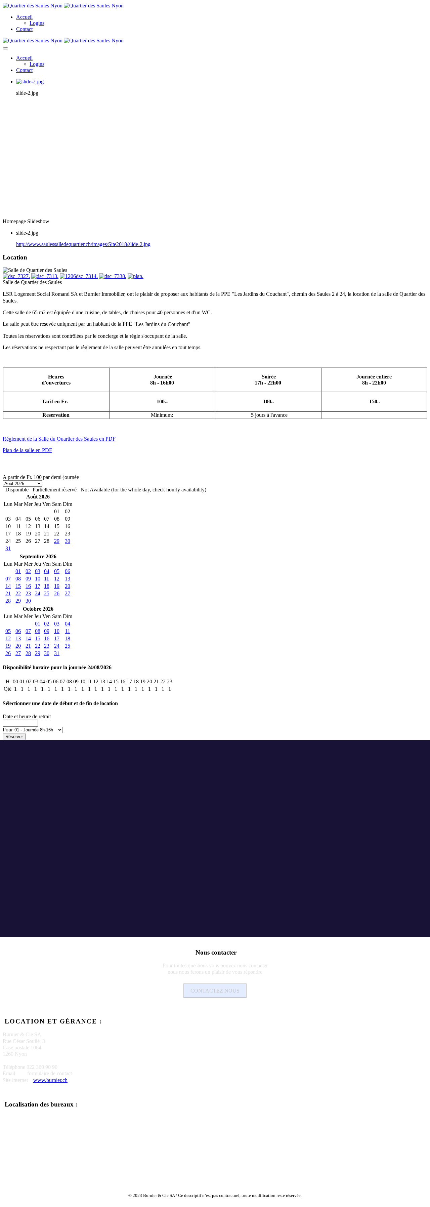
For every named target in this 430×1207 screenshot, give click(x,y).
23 (28, 593)
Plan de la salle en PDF (27, 450)
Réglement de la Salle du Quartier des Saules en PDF (59, 439)
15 (18, 586)
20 (67, 586)
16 (28, 586)
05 (56, 571)
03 (37, 571)
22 (18, 593)
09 (28, 578)
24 (37, 593)
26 (56, 593)
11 (46, 578)
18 (46, 586)
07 (8, 578)
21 (8, 593)
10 (37, 578)
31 (8, 548)
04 (46, 571)
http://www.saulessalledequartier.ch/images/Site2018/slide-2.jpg (83, 244)
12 (56, 578)
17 (37, 586)
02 (28, 571)
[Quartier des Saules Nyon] (63, 5)
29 (56, 541)
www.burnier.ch (50, 1080)
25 (46, 593)
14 (8, 586)
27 (67, 593)
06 (67, 571)
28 (8, 601)
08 (18, 578)
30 (67, 541)
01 (18, 571)
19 (56, 586)
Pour (8, 729)
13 (67, 578)
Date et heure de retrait (27, 716)
